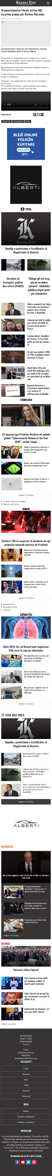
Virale (7, 610)
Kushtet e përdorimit (26, 1116)
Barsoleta (9, 604)
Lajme (26, 1068)
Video (3, 19)
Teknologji (26, 1096)
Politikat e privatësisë (26, 1122)
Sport (26, 1079)
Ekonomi (26, 1074)
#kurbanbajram (18, 121)
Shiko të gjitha (26, 495)
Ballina (26, 1111)
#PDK (28, 121)
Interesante (10, 607)
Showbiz (26, 1090)
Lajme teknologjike (14, 501)
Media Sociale (11, 504)
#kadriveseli (6, 121)
